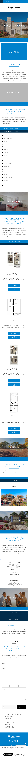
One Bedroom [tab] (14, 241)
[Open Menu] (0, 0)
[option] (14, 497)
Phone (3, 673)
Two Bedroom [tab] (14, 244)
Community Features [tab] (14, 131)
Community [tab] (14, 478)
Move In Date (5, 684)
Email (3, 668)
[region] (14, 751)
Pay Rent (14, 612)
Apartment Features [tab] (14, 128)
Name (3, 663)
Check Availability (14, 290)
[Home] (14, 7)
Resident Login (14, 616)
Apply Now (14, 285)
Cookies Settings (19, 754)
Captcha (4, 704)
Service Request (14, 619)
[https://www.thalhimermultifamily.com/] (14, 736)
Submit (21, 707)
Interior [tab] (14, 480)
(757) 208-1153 (9, 1)
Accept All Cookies (8, 754)
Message (4, 689)
